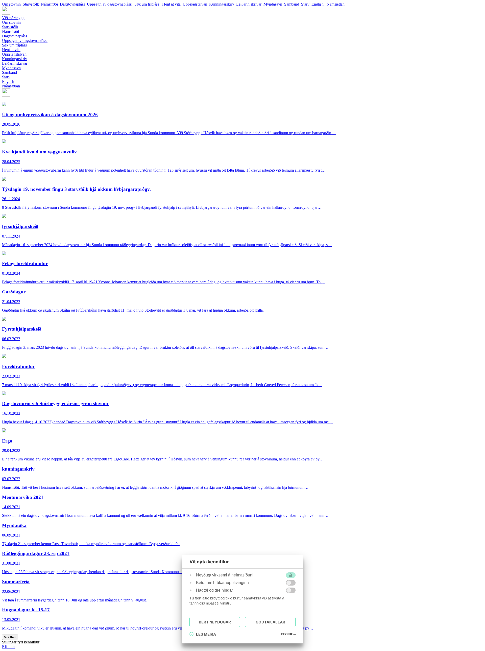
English (319, 4)
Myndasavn (273, 4)
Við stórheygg (13, 18)
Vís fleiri (10, 637)
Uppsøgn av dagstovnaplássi (110, 4)
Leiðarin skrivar (249, 4)
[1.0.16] (288, 634)
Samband (292, 4)
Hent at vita (172, 4)
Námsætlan (337, 4)
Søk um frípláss (148, 4)
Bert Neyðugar (215, 622)
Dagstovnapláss (73, 4)
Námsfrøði (50, 4)
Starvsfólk (32, 4)
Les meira (206, 634)
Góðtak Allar (270, 622)
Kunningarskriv (222, 4)
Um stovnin (12, 4)
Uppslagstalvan (196, 4)
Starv (306, 4)
